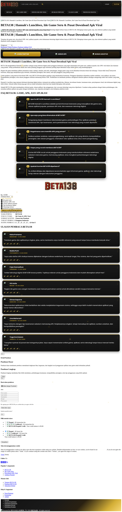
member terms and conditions (41, 404)
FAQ (30, 47)
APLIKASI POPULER (57, 12)
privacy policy (102, 449)
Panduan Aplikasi (23, 47)
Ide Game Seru (9, 471)
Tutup (3, 376)
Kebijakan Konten (10, 507)
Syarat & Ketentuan (10, 502)
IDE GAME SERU (22, 12)
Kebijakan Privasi (10, 505)
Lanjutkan (5, 442)
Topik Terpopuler (6, 198)
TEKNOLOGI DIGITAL (89, 12)
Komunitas (8, 495)
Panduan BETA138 (10, 484)
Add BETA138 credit (11, 438)
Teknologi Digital (10, 486)
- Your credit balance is (24, 427)
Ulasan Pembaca (13, 47)
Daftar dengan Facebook (9, 386)
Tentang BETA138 (10, 482)
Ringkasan (4, 47)
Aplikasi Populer (10, 475)
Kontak (7, 500)
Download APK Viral (11, 473)
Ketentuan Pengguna (11, 503)
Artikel (7, 497)
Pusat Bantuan (9, 493)
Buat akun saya (6, 407)
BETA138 (9, 12)
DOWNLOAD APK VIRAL (39, 12)
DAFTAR (116, 4)
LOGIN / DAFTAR (23, 54)
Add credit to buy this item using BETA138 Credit (20, 428)
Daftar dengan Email (10, 389)
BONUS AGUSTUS (101, 54)
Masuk (14, 411)
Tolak (3, 454)
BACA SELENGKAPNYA (12, 210)
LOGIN (107, 4)
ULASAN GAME (73, 12)
